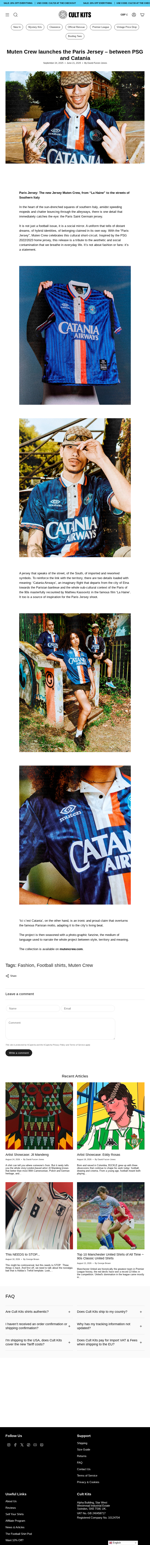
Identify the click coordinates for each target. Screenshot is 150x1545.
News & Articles (15, 1527)
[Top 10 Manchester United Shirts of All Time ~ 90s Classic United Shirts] (111, 1215)
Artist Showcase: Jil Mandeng (27, 1154)
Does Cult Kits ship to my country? (102, 1311)
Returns (82, 1456)
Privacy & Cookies (88, 1482)
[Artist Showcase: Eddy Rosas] (111, 1116)
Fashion (26, 965)
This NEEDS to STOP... (22, 1254)
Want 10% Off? (14, 1540)
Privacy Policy (59, 1045)
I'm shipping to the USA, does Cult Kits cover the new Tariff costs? (33, 1342)
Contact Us (84, 1469)
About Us (11, 1501)
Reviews (10, 1507)
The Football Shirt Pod (18, 1533)
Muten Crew (80, 965)
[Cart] (142, 14)
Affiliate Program (15, 1520)
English (116, 1542)
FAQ (79, 1462)
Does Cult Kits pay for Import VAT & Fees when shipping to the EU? (107, 1342)
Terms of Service (77, 1045)
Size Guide (83, 1449)
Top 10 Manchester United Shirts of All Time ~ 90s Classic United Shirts (110, 1256)
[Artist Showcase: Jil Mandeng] (39, 1116)
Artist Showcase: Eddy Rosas (98, 1154)
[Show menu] (7, 14)
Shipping (82, 1443)
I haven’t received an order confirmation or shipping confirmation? (36, 1326)
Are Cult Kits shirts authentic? (27, 1311)
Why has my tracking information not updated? (103, 1326)
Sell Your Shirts (14, 1514)
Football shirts (51, 965)
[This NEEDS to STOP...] (39, 1215)
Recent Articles (75, 1076)
